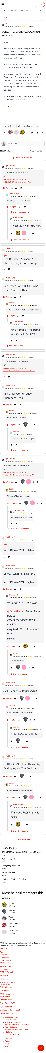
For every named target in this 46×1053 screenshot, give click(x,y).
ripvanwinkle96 (10, 166)
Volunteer (3, 955)
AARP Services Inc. (7, 994)
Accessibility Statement (13, 1022)
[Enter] (4, 10)
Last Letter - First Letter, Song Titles (14, 879)
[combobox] (23, 10)
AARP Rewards (5, 960)
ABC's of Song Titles (9, 859)
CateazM (12, 706)
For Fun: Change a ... (9, 872)
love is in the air (8, 126)
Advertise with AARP (7, 982)
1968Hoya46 (10, 248)
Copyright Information (13, 1027)
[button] (2, 5)
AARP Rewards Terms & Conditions (17, 1025)
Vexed (10, 917)
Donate (2, 952)
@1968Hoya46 (16, 611)
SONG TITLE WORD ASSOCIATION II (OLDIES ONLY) (21, 852)
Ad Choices (9, 1032)
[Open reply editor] (23, 143)
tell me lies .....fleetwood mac (27, 126)
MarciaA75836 (18, 510)
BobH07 (12, 303)
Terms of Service (11, 1020)
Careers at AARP (6, 985)
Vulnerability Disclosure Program (16, 1030)
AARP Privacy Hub (11, 1017)
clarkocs (16, 432)
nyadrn (7, 24)
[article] (23, 177)
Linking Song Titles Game (11, 866)
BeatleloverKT (18, 217)
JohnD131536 (14, 194)
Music (6, 17)
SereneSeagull (13, 924)
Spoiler (5, 256)
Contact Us (4, 970)
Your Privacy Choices (12, 1034)
